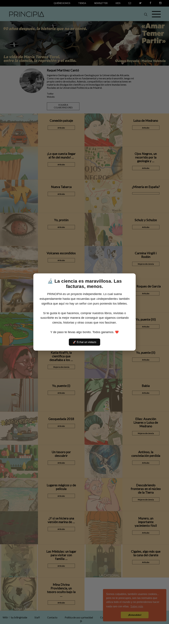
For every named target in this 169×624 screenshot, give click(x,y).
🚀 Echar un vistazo (84, 342)
